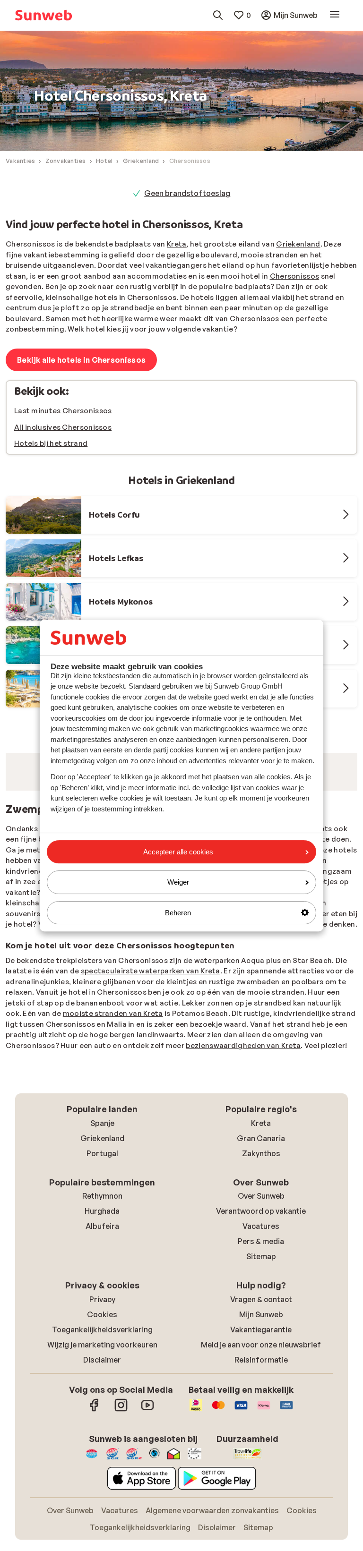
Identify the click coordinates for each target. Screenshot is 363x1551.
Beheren (178, 913)
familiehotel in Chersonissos (207, 972)
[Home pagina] (43, 15)
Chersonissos (295, 276)
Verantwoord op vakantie (261, 1333)
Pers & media (261, 1363)
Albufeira (102, 1348)
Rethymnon (102, 1318)
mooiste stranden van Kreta (113, 1135)
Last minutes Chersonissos (63, 410)
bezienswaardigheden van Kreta (243, 1167)
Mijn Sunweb (261, 1436)
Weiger (178, 882)
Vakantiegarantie (261, 1452)
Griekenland (298, 243)
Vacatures (260, 1348)
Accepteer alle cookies (178, 852)
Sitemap (261, 1378)
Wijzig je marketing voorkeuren (102, 1467)
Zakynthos (261, 1275)
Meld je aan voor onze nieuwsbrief (261, 1467)
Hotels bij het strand (50, 443)
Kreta (177, 243)
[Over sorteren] (334, 819)
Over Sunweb (261, 1318)
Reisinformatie (261, 1482)
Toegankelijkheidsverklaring (102, 1452)
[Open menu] (334, 15)
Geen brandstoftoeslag (187, 193)
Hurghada (102, 1333)
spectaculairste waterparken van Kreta (150, 1093)
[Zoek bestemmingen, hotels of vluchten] (217, 15)
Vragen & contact (261, 1421)
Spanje (102, 1245)
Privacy (102, 1421)
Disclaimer (102, 1482)
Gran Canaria (261, 1260)
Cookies (102, 1436)
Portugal (102, 1275)
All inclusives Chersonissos (63, 427)
